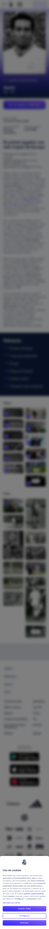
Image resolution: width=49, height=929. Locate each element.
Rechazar (24, 923)
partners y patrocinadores (34, 894)
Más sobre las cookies (11, 903)
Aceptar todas (24, 909)
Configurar (25, 916)
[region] (24, 892)
